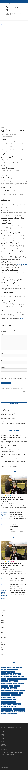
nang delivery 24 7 (13, 681)
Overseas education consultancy (8, 699)
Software (3, 644)
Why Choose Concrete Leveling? (18, 518)
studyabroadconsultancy (6, 709)
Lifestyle (3, 679)
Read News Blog (12, 8)
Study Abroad (4, 706)
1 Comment (20, 588)
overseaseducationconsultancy (8, 697)
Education (3, 127)
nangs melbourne (5, 692)
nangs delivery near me (19, 690)
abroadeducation (11, 667)
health (15, 676)
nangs (11, 685)
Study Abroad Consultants (7, 136)
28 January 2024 (13, 520)
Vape (2, 654)
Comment (3, 334)
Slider (12, 495)
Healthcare (21, 676)
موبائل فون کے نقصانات (22, 264)
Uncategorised (4, 652)
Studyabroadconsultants (19, 711)
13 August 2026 (4, 503)
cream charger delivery (12, 669)
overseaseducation (5, 695)
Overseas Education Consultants (8, 702)
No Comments (13, 134)
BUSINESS (19, 667)
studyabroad (12, 706)
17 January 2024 (13, 588)
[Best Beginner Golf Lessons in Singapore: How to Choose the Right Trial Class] (14, 484)
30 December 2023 (13, 594)
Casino (2, 612)
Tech (2, 649)
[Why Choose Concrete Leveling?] (4, 520)
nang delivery (4, 681)
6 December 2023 (4, 134)
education (4, 676)
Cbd (2, 615)
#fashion (3, 667)
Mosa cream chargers (21, 679)
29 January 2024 (13, 516)
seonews (18, 704)
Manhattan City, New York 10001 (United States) (12, 752)
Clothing (3, 669)
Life (5, 495)
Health (2, 627)
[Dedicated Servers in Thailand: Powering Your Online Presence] (4, 594)
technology (8, 713)
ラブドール (3, 435)
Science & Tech (4, 639)
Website (3, 367)
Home (12, 767)
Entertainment (4, 620)
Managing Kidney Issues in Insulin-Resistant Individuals (13, 421)
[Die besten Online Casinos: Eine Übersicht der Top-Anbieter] (4, 586)
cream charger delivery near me (8, 672)
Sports (2, 647)
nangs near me (14, 692)
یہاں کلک (21, 318)
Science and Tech (4, 745)
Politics (2, 632)
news (21, 692)
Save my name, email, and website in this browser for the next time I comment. (13, 379)
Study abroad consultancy (19, 709)
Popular (9, 495)
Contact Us (17, 767)
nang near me (4, 685)
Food (2, 625)
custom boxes (17, 674)
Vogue (2, 656)
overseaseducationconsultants (8, 704)
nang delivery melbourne (6, 683)
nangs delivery (13, 688)
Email (2, 360)
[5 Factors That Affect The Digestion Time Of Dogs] (4, 514)
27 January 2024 (13, 531)
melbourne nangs (11, 679)
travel (14, 713)
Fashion (2, 622)
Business (2, 495)
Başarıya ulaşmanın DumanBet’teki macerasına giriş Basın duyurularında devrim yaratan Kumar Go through (14, 437)
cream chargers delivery (6, 674)
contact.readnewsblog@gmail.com (9, 754)
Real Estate (3, 637)
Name (2, 353)
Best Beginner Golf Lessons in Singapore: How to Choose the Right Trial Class (12, 499)
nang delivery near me (18, 683)
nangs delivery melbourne (7, 690)
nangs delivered (5, 688)
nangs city (17, 685)
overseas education (16, 695)
